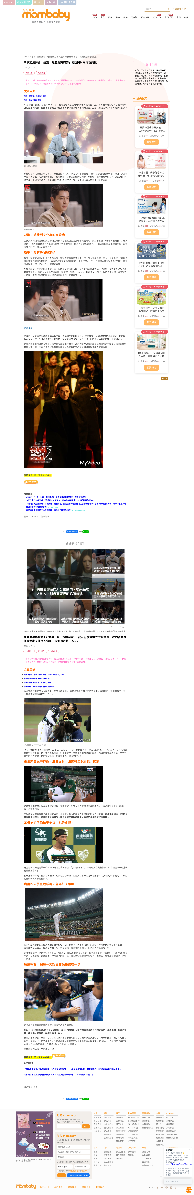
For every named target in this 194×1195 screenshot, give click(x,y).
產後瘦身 (152, 78)
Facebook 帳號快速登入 (79, 1175)
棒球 (29, 651)
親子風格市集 (156, 84)
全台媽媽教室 (148, 1128)
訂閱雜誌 (72, 1187)
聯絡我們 (100, 1187)
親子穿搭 (120, 1135)
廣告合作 (86, 1187)
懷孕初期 (97, 1121)
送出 (85, 1126)
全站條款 (58, 1187)
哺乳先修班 (133, 1138)
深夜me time (171, 1135)
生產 (102, 17)
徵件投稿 (160, 1128)
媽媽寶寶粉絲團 (72, 531)
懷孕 (95, 17)
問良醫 (134, 17)
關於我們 (44, 1187)
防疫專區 (120, 1159)
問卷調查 (160, 1131)
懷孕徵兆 (145, 76)
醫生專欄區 (121, 1155)
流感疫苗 (148, 81)
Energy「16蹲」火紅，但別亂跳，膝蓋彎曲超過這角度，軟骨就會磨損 (56, 497)
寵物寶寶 (120, 1141)
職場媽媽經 (171, 1131)
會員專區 (160, 1145)
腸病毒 (138, 73)
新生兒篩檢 (109, 1138)
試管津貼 (97, 1131)
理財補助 (120, 1138)
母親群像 (146, 1162)
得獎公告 (160, 1135)
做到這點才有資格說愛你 (35, 507)
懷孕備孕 (97, 1118)
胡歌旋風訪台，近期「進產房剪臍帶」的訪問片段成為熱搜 (72, 57)
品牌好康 (146, 1121)
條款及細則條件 (74, 1171)
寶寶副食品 (157, 73)
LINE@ (85, 531)
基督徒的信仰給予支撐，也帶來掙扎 (37, 678)
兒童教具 (108, 1165)
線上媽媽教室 (134, 1124)
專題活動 (169, 17)
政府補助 (146, 73)
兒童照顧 (108, 1152)
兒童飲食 (108, 1159)
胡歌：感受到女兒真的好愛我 (35, 96)
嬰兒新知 (108, 1131)
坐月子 (96, 1162)
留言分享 (160, 1124)
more (164, 378)
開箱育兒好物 (134, 1121)
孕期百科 (97, 1124)
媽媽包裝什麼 (172, 1138)
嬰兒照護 (108, 1118)
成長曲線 (108, 1135)
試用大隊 (157, 17)
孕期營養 (139, 81)
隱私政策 (84, 1171)
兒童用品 (108, 1155)
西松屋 (151, 70)
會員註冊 (160, 1138)
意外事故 (41, 651)
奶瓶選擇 (162, 78)
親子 (125, 17)
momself (170, 1118)
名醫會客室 (133, 1131)
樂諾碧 (146, 84)
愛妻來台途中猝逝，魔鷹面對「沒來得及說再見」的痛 (44, 675)
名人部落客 (147, 1159)
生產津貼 (97, 1128)
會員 (186, 17)
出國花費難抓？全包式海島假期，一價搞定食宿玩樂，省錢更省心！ (108, 595)
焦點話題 (41, 57)
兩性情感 (170, 1121)
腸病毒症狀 (161, 70)
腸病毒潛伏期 (156, 76)
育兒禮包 (160, 1118)
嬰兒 (110, 17)
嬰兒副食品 (109, 1128)
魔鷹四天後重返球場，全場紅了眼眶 (37, 682)
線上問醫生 (121, 1152)
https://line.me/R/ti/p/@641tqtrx (178, 1164)
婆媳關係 (170, 1124)
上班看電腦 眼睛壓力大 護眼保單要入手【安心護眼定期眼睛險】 (76, 620)
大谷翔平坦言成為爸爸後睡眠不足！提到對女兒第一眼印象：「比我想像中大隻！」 (59, 1075)
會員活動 (146, 1124)
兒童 (118, 17)
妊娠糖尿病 (159, 81)
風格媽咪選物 (148, 1165)
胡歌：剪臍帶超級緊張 (32, 100)
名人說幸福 (133, 1135)
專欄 (178, 17)
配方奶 (144, 70)
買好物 (131, 1155)
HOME (27, 57)
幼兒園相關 (109, 1162)
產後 (96, 1155)
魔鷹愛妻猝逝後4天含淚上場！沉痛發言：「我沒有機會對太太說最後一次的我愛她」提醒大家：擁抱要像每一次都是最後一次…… (101, 631)
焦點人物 (29, 73)
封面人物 (146, 1152)
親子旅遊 (120, 1124)
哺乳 (96, 1159)
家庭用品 (120, 1121)
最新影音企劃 (134, 1118)
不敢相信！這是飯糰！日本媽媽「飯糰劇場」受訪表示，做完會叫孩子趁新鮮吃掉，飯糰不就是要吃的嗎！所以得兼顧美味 (75, 504)
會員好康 (160, 1121)
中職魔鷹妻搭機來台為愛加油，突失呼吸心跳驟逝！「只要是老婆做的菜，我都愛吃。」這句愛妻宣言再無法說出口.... (74, 1069)
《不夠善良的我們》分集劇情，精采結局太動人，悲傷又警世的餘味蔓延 (59, 591)
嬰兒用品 (108, 1121)
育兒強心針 (109, 1124)
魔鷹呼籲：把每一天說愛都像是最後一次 (39, 687)
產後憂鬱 (143, 78)
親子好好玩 (133, 1128)
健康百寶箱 (121, 1131)
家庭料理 (120, 1128)
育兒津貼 (97, 1165)
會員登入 (160, 1141)
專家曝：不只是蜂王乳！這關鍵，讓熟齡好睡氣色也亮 (47, 510)
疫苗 (137, 70)
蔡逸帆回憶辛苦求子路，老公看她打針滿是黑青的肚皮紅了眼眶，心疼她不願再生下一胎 (108, 570)
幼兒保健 (132, 1141)
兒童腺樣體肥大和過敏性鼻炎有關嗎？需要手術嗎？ (43, 620)
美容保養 (170, 1128)
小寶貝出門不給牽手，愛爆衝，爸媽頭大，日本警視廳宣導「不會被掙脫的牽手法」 (61, 500)
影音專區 (145, 17)
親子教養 (120, 1118)
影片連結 (28, 328)
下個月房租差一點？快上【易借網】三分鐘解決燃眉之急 (108, 620)
